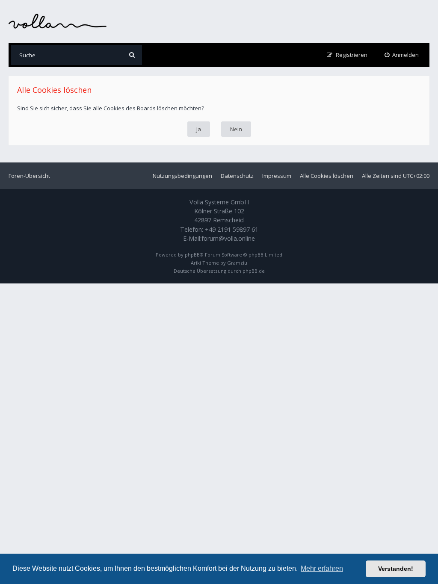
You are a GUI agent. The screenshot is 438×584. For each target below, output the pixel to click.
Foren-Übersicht (29, 176)
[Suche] (132, 55)
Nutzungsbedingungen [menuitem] (182, 176)
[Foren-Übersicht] (58, 21)
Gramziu (237, 263)
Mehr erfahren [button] (322, 568)
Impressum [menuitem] (276, 176)
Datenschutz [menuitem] (237, 176)
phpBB (192, 254)
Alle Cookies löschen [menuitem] (326, 176)
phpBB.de (254, 271)
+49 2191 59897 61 (231, 229)
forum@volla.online (228, 238)
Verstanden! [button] (395, 568)
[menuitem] (402, 55)
